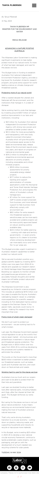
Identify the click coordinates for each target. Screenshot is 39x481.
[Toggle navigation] (34, 5)
